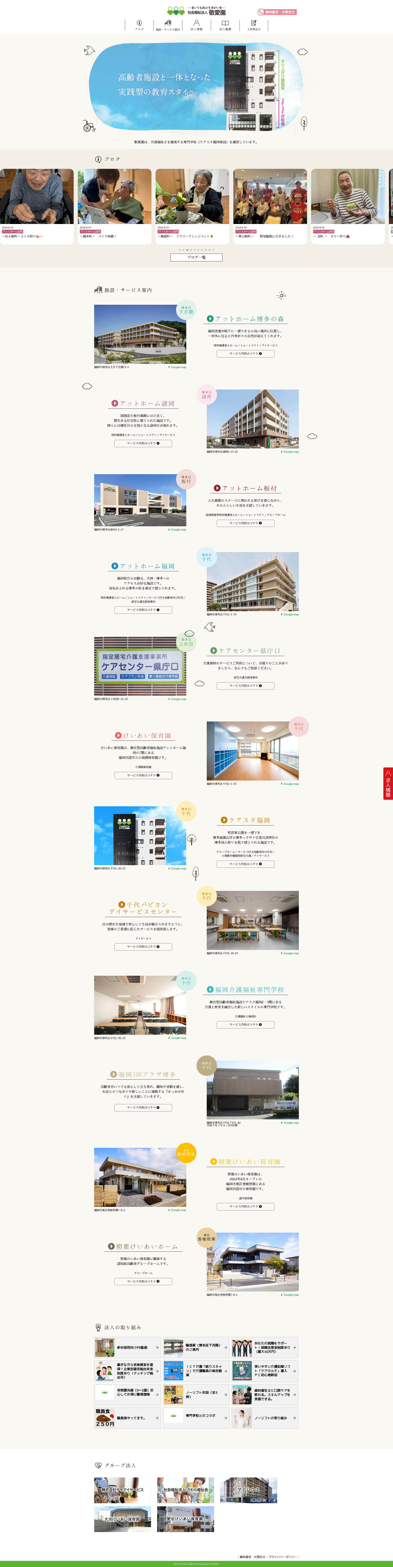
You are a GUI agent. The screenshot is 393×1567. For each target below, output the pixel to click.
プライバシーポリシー (283, 1557)
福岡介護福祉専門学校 (250, 990)
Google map (178, 366)
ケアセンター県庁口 (249, 651)
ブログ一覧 (196, 257)
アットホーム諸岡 (147, 403)
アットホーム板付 (250, 488)
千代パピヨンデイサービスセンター (143, 908)
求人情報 (197, 29)
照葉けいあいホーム (147, 1246)
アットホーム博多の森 (250, 319)
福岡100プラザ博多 (147, 1074)
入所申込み (254, 29)
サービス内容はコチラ (243, 353)
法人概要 (225, 29)
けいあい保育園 (147, 735)
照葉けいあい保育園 (249, 1162)
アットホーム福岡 (147, 566)
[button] (180, 250)
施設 (168, 29)
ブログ (139, 29)
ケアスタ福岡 (250, 820)
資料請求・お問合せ (280, 12)
